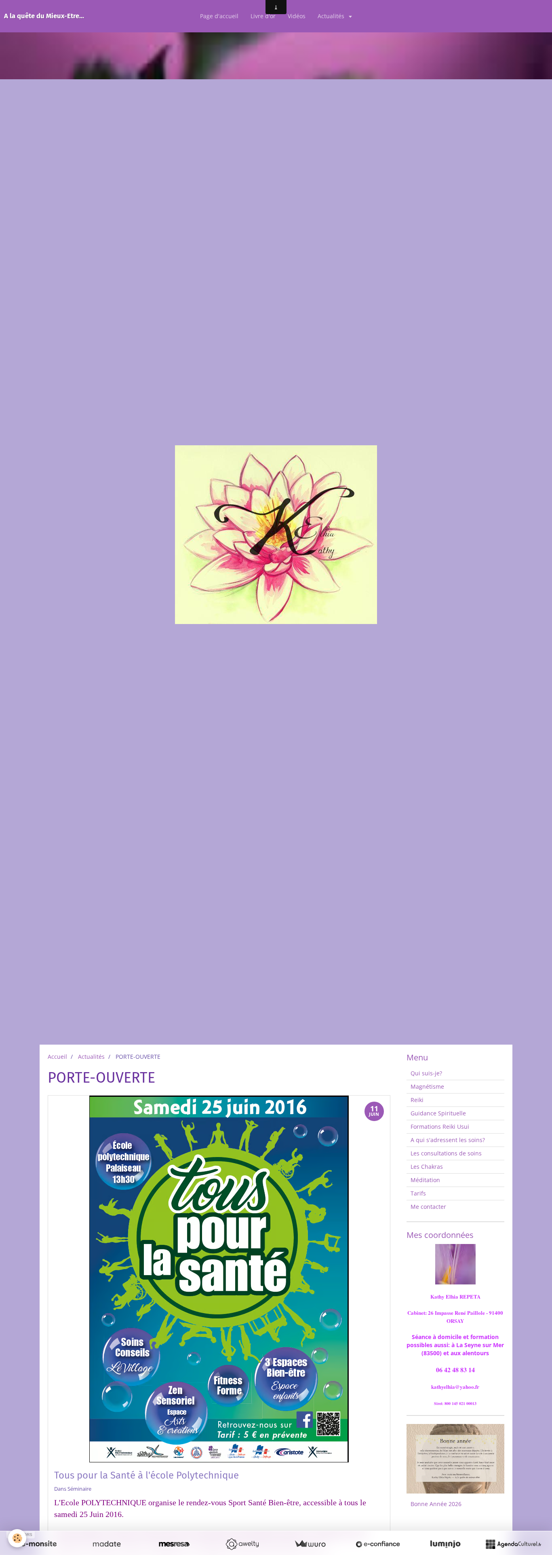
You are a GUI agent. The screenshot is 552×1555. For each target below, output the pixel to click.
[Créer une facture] (310, 1544)
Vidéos (296, 16)
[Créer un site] (38, 1544)
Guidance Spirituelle (438, 1113)
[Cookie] (17, 1538)
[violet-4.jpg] (456, 1264)
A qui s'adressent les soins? (448, 1140)
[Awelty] (242, 1544)
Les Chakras (427, 1166)
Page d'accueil (219, 16)
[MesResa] (174, 1544)
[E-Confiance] (378, 1544)
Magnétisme (427, 1086)
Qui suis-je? (426, 1073)
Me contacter (428, 1206)
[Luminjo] (445, 1544)
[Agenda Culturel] (513, 1544)
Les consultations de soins (446, 1153)
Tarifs (418, 1193)
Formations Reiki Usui (440, 1126)
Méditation (425, 1180)
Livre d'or (263, 16)
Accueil (57, 1056)
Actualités (332, 16)
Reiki (417, 1100)
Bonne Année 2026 (436, 1504)
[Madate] (106, 1544)
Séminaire (79, 1488)
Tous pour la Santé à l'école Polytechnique (146, 1475)
